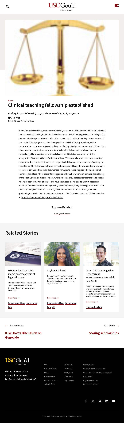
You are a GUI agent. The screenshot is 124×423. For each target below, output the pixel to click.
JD (53, 307)
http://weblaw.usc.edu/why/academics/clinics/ (42, 197)
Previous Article (16, 325)
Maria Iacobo (80, 130)
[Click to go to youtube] (113, 401)
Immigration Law (62, 213)
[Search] (7, 6)
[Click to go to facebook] (86, 401)
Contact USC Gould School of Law (51, 382)
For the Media (49, 376)
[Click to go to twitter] (100, 401)
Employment (69, 380)
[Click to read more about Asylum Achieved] (62, 277)
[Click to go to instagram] (93, 401)
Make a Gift (68, 364)
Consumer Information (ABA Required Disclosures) (97, 374)
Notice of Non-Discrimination (94, 368)
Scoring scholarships (104, 333)
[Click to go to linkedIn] (106, 401)
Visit (45, 364)
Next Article (109, 325)
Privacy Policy (88, 364)
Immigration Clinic (16, 303)
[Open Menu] (116, 6)
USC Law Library (50, 368)
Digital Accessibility (90, 380)
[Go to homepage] (17, 361)
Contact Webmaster (91, 384)
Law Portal (68, 368)
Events (46, 372)
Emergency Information (68, 374)
